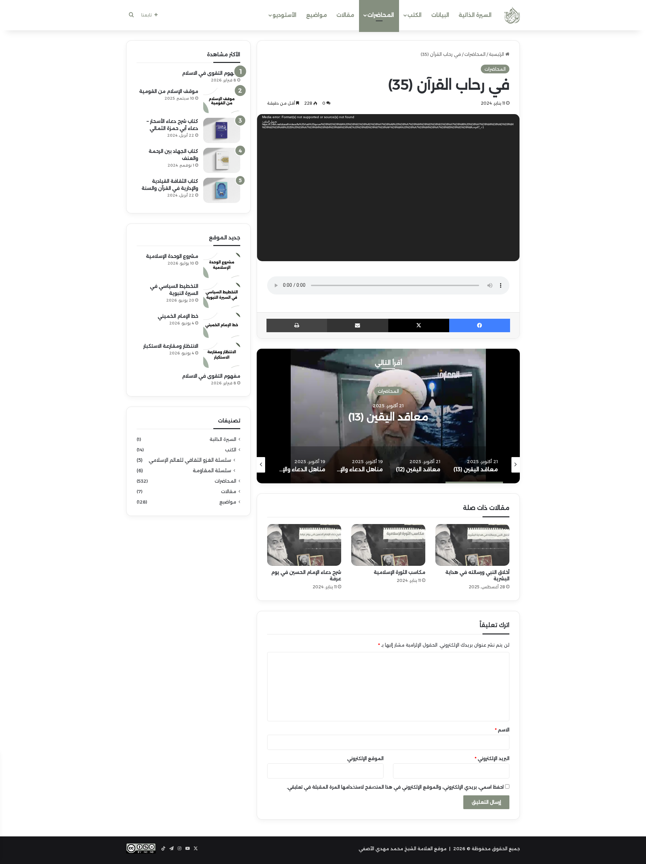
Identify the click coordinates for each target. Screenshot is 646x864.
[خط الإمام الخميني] (221, 325)
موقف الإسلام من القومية (168, 91)
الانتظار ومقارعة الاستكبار (170, 346)
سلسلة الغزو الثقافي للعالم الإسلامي (190, 460)
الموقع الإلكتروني (365, 758)
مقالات (345, 15)
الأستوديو (284, 15)
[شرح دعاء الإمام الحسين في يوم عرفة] (304, 545)
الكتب (414, 15)
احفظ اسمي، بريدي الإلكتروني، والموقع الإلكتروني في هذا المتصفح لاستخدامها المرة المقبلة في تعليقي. (395, 787)
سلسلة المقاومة (212, 471)
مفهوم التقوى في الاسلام (211, 73)
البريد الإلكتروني (492, 758)
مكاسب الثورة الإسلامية (399, 572)
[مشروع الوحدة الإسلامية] (221, 265)
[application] (388, 189)
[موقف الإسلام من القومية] (221, 100)
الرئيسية (497, 54)
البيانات (440, 15)
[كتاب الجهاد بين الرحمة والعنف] (221, 160)
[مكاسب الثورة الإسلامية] (388, 545)
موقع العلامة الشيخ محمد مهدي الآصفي (402, 848)
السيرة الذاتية (475, 15)
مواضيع (316, 15)
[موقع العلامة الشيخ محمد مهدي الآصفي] (512, 15)
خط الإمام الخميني (178, 316)
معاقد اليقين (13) (388, 417)
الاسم (502, 729)
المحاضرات (380, 15)
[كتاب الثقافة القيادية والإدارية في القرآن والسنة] (221, 190)
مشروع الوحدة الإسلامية (172, 256)
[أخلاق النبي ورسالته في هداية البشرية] (472, 545)
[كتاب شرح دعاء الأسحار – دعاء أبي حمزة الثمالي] (221, 130)
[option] (388, 416)
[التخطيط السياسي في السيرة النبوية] (221, 295)
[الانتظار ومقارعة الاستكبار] (221, 355)
